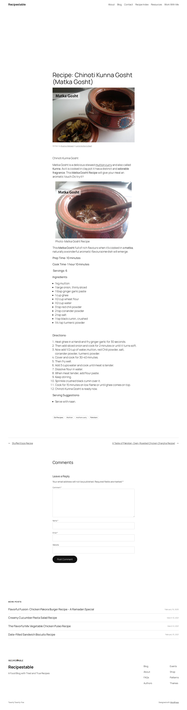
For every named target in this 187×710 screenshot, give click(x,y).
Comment (57, 487)
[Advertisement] (93, 36)
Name (55, 520)
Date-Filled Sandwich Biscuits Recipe (31, 634)
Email (55, 533)
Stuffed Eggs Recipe (22, 443)
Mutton (70, 417)
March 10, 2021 (173, 618)
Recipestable (17, 4)
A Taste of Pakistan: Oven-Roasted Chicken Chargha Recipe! (143, 443)
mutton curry (103, 165)
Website (56, 545)
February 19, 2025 (172, 609)
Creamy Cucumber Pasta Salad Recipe (32, 617)
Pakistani (93, 417)
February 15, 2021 (172, 634)
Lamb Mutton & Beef (84, 146)
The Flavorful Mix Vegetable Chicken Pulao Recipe (39, 626)
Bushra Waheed (67, 146)
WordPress (174, 702)
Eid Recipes (58, 417)
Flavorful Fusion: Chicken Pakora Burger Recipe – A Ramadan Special (51, 609)
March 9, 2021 (173, 626)
